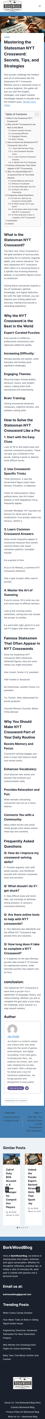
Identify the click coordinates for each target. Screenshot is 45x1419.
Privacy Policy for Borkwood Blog (22, 1412)
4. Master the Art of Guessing (24, 162)
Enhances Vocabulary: (21, 184)
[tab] (17, 1227)
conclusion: (12, 220)
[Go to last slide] (7, 1190)
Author (11, 223)
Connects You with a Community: (20, 191)
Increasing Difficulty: (20, 133)
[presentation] (11, 1159)
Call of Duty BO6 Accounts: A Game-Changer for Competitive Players (11, 1188)
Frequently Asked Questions (20, 195)
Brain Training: (18, 139)
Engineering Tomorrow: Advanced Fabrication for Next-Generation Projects (20, 1334)
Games (7, 37)
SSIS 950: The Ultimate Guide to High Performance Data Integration (34, 1122)
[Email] (27, 1088)
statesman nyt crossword (16, 1100)
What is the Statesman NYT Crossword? (19, 119)
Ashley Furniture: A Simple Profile (11, 1117)
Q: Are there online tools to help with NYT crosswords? (25, 210)
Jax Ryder (13, 1036)
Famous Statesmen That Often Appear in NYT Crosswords (22, 167)
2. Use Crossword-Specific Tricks (23, 152)
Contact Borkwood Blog (22, 1407)
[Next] (38, 1190)
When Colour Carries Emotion (17, 1313)
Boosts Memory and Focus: (23, 181)
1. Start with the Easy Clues (23, 148)
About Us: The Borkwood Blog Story (22, 1402)
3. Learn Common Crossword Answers (24, 158)
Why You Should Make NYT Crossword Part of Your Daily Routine (21, 174)
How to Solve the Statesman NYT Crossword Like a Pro (23, 144)
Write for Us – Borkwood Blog (22, 1416)
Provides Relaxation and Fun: (24, 187)
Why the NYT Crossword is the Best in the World (21, 126)
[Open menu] (39, 6)
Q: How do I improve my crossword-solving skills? (22, 199)
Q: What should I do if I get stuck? (23, 205)
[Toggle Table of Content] (35, 114)
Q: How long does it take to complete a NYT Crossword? (23, 216)
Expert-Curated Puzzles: (21, 130)
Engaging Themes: (19, 136)
